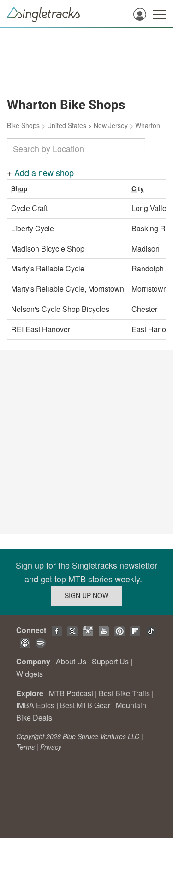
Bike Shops (23, 125)
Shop (19, 188)
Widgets (29, 673)
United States (66, 125)
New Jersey (111, 125)
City (137, 188)
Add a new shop (44, 172)
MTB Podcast (71, 693)
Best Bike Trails (124, 693)
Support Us (110, 661)
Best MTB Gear (85, 705)
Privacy (50, 746)
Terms (25, 746)
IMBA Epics (35, 705)
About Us (71, 661)
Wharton (147, 125)
